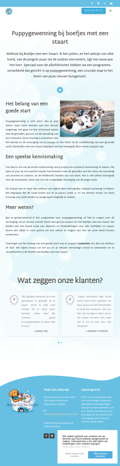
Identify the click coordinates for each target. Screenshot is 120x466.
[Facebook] (92, 3)
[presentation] (117, 314)
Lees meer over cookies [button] (76, 446)
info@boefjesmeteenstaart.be (60, 414)
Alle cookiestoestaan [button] (100, 454)
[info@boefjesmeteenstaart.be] (111, 3)
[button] (58, 342)
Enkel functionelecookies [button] (74, 454)
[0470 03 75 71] (105, 3)
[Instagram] (98, 3)
